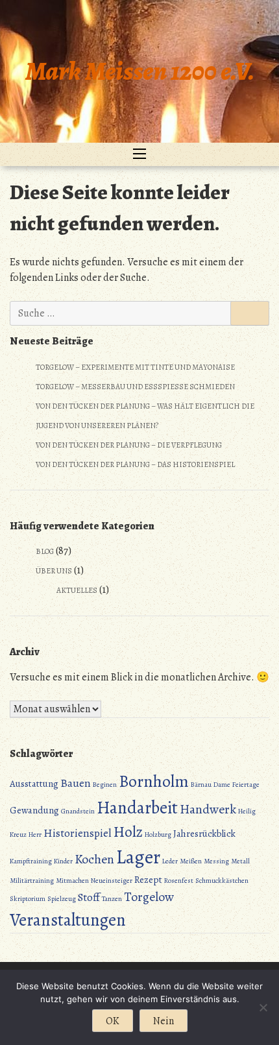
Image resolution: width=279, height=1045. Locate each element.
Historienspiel (77, 833)
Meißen (191, 861)
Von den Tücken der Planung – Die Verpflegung (129, 445)
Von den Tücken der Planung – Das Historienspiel (135, 464)
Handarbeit (137, 807)
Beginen (105, 784)
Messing (216, 861)
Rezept (148, 879)
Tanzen (112, 899)
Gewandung (34, 810)
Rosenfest (178, 880)
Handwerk (208, 809)
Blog (45, 551)
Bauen (75, 783)
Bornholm (154, 781)
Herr (35, 834)
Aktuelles (76, 590)
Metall (240, 861)
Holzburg (158, 834)
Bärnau (201, 784)
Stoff (89, 897)
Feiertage (246, 784)
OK (112, 1021)
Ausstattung (34, 783)
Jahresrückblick (204, 833)
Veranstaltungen (68, 919)
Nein (163, 1021)
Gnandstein (78, 811)
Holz (128, 831)
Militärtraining (32, 880)
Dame (221, 784)
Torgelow (149, 897)
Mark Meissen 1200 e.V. (139, 71)
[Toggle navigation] (139, 154)
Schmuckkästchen (222, 880)
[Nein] (262, 1007)
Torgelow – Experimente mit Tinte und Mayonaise (135, 367)
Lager (138, 857)
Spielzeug (61, 899)
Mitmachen (72, 880)
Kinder (63, 861)
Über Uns (54, 571)
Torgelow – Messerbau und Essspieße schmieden (135, 386)
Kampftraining (31, 861)
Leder (170, 861)
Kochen (94, 859)
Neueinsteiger (111, 880)
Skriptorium (27, 899)
